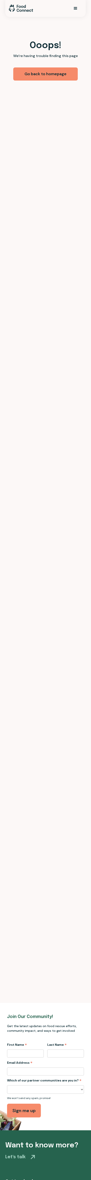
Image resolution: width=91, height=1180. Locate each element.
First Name (17, 1044)
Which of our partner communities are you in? (44, 1080)
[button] (75, 8)
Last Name (57, 1044)
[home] (21, 8)
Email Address (19, 1062)
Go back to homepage (45, 74)
